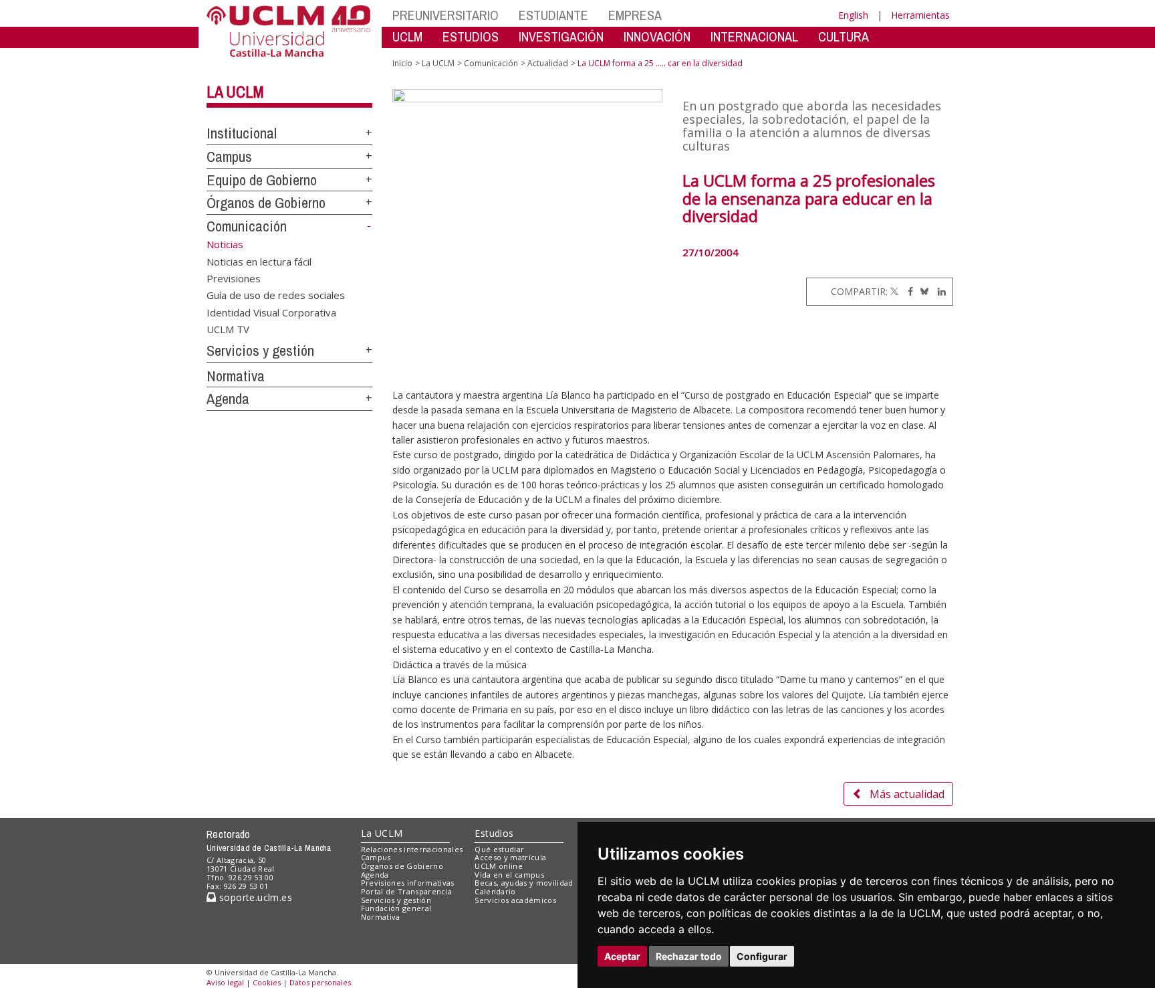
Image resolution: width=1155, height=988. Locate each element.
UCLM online (499, 866)
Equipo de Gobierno (262, 180)
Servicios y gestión (260, 350)
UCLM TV (228, 329)
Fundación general (396, 908)
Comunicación (247, 226)
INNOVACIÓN (657, 36)
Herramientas (920, 15)
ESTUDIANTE (553, 15)
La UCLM (235, 91)
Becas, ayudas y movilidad (524, 883)
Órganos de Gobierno (266, 203)
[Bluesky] (922, 291)
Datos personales (320, 982)
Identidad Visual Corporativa (271, 311)
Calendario (495, 891)
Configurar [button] (762, 956)
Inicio (402, 63)
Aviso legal (225, 982)
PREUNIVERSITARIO (445, 15)
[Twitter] (894, 291)
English (853, 15)
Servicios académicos (515, 900)
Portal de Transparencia (407, 891)
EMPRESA (635, 15)
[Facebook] (907, 291)
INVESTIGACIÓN (561, 36)
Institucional (242, 133)
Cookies (267, 982)
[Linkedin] (938, 291)
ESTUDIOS (470, 36)
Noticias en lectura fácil (259, 261)
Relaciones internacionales (412, 849)
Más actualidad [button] (907, 794)
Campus (229, 156)
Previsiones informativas (408, 883)
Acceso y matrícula (510, 857)
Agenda (228, 399)
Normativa (236, 376)
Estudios (494, 833)
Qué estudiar (499, 849)
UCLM (407, 36)
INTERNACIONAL (754, 36)
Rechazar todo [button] (689, 956)
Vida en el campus (509, 875)
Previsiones (234, 277)
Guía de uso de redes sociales (276, 295)
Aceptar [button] (622, 956)
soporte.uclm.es (254, 897)
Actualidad (547, 63)
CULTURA (843, 36)
